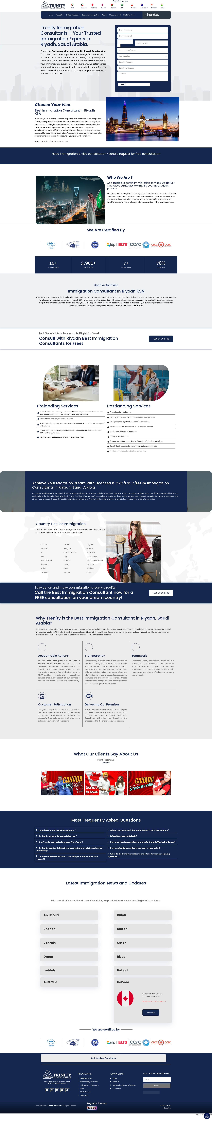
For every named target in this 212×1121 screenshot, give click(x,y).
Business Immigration (90, 15)
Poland (133, 8)
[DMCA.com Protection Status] (157, 1092)
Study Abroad (115, 15)
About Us (59, 15)
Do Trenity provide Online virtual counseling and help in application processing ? (69, 849)
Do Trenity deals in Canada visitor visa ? (58, 836)
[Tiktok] (67, 1090)
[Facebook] (47, 1090)
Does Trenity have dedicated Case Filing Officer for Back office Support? (67, 857)
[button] (108, 119)
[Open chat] (207, 1116)
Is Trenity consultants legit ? (123, 836)
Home (50, 15)
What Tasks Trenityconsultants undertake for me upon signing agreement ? (139, 855)
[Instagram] (52, 1090)
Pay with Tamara (96, 1103)
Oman (113, 8)
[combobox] (118, 45)
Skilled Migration (72, 15)
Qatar (103, 8)
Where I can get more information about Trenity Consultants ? (139, 830)
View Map (151, 1012)
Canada (154, 8)
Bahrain (94, 8)
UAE (72, 8)
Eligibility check (129, 15)
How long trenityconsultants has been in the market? (135, 848)
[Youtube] (62, 1090)
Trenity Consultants (55, 1106)
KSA (122, 8)
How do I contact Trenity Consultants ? (57, 830)
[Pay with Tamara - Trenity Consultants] (92, 1107)
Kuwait (84, 8)
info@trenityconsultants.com (154, 1001)
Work (104, 15)
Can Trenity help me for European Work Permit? (61, 842)
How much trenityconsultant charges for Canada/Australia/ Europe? (142, 842)
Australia (144, 8)
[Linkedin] (57, 1090)
